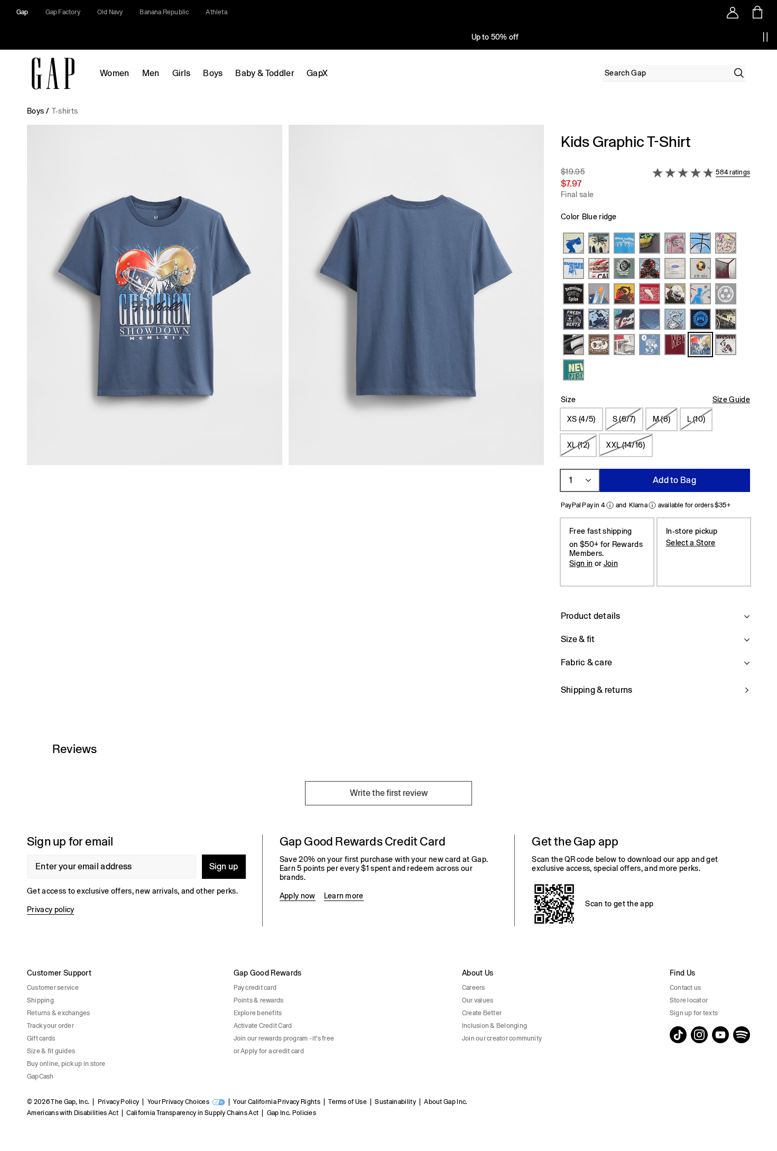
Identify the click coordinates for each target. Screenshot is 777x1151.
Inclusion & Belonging (494, 1025)
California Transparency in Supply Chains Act (192, 1113)
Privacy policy (50, 909)
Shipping (40, 1000)
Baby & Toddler (264, 73)
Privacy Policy (118, 1102)
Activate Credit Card (263, 1025)
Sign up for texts (694, 1013)
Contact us (685, 987)
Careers (473, 987)
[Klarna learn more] (652, 505)
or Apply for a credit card (269, 1051)
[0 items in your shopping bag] (756, 12)
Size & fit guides (51, 1051)
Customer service (53, 987)
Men (151, 73)
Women (115, 73)
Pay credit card (255, 987)
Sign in (581, 563)
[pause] (765, 37)
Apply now (298, 896)
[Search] (739, 73)
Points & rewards (259, 1000)
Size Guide (731, 399)
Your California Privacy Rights (276, 1102)
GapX (317, 73)
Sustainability (395, 1102)
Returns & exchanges (58, 1013)
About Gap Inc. (445, 1102)
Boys (213, 73)
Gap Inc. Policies (291, 1113)
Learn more (344, 896)
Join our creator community (502, 1038)
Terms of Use (347, 1102)
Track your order (50, 1025)
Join (611, 563)
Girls (181, 73)
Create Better (482, 1013)
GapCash (40, 1076)
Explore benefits (258, 1013)
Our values (477, 1000)
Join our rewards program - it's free (284, 1038)
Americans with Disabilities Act (72, 1113)
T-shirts (65, 111)
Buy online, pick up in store (66, 1064)
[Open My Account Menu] (732, 12)
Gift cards (41, 1038)
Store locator (689, 1000)
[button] (285, 421)
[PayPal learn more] (610, 505)
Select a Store (690, 542)
